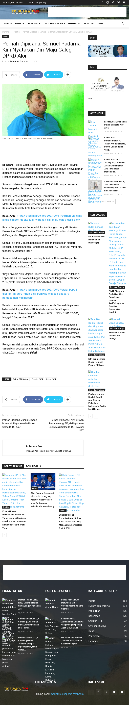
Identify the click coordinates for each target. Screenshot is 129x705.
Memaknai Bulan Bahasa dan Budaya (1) (117, 335)
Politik (16, 31)
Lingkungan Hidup (53, 23)
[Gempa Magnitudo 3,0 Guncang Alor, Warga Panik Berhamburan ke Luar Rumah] (9, 631)
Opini (100, 23)
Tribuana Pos (16, 61)
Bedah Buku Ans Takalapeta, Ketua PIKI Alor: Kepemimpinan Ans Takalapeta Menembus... (114, 166)
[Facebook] (101, 2)
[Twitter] (118, 2)
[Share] (113, 2)
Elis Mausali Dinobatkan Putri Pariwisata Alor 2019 (115, 125)
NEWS (6, 23)
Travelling (88, 23)
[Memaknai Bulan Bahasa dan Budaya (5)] (97, 228)
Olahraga (32, 23)
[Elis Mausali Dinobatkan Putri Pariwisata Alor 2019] (95, 134)
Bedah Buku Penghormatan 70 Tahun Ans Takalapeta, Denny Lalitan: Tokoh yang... (115, 144)
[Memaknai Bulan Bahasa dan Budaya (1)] (118, 324)
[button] (123, 23)
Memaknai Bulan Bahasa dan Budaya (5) (96, 239)
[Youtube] (124, 2)
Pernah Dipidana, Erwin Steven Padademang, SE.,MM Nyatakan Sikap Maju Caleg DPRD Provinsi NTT (66, 425)
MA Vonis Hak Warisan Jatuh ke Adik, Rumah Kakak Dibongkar (71, 641)
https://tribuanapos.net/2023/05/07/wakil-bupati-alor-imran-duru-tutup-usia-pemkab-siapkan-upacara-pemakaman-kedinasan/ (40, 293)
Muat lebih (106, 201)
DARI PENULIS (33, 466)
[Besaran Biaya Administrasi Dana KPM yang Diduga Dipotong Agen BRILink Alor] (52, 626)
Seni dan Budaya (96, 232)
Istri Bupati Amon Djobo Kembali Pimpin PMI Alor (96, 362)
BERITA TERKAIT (13, 466)
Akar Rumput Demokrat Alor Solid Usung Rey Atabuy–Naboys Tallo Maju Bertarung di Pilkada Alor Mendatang (42, 500)
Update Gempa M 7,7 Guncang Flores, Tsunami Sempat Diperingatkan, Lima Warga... (28, 644)
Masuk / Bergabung (37, 2)
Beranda (6, 31)
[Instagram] (107, 2)
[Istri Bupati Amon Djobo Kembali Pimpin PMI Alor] (97, 337)
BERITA (18, 23)
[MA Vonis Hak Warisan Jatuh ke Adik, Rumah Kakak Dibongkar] (52, 659)
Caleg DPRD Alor (20, 379)
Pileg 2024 (51, 379)
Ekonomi (72, 23)
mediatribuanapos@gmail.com (67, 693)
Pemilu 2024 (37, 379)
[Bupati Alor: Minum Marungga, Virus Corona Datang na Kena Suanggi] (52, 603)
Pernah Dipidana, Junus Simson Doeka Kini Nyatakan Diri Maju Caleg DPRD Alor (19, 423)
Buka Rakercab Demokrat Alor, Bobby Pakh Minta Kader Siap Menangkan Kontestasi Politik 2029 (70, 522)
